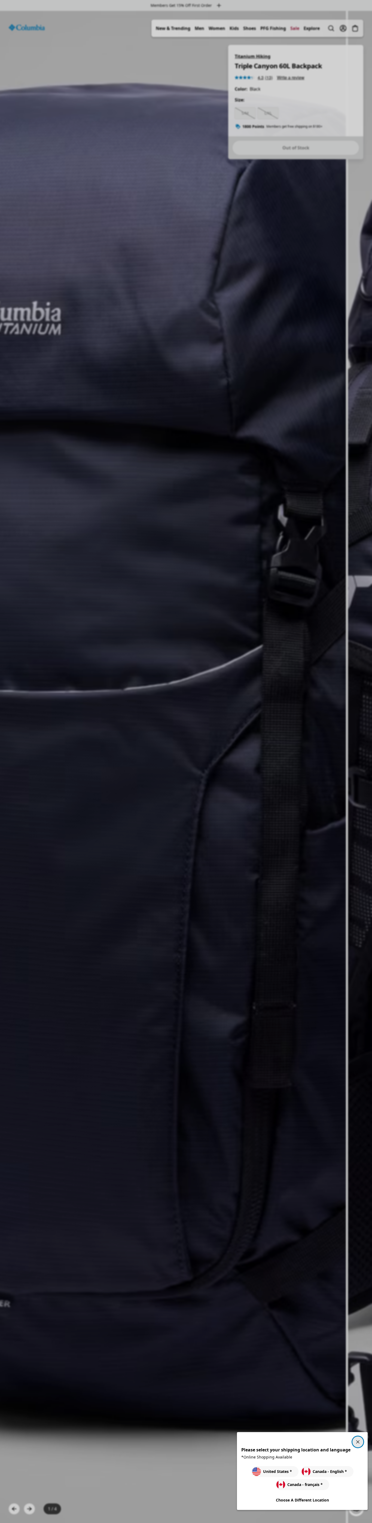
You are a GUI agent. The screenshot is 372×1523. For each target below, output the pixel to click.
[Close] (357, 1441)
